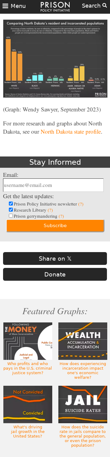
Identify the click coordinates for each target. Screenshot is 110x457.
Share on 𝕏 (55, 258)
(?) (80, 204)
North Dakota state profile (71, 131)
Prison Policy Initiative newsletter (48, 204)
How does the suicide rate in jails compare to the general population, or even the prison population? (83, 436)
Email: (10, 174)
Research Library (33, 210)
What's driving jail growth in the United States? (28, 431)
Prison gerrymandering (39, 216)
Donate (55, 274)
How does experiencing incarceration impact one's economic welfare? (83, 370)
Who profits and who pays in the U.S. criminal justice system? (27, 368)
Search (92, 5)
